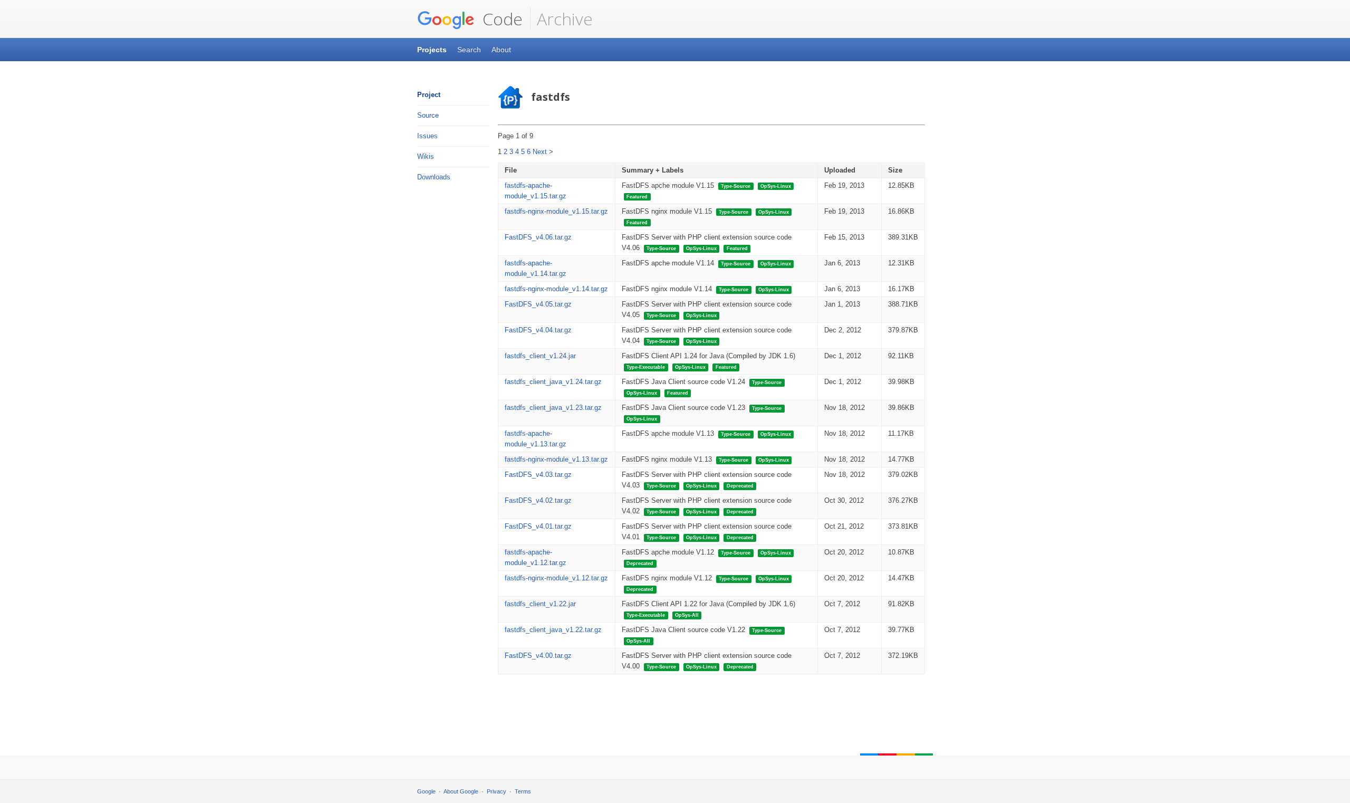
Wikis (425, 156)
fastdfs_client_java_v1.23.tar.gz (553, 408)
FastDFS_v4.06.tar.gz (538, 237)
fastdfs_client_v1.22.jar (540, 604)
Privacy (496, 791)
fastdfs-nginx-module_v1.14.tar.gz (556, 289)
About (501, 49)
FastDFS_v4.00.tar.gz (538, 655)
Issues (427, 136)
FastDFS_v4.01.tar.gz (538, 526)
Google (426, 791)
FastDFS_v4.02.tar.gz (538, 500)
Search (469, 49)
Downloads (433, 177)
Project (428, 95)
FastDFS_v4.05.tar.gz (538, 304)
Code (500, 18)
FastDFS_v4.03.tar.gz (538, 475)
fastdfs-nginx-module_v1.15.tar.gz (556, 211)
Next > (543, 152)
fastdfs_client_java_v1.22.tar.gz (553, 630)
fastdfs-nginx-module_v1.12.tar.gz (556, 578)
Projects (432, 49)
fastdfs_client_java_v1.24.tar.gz (553, 382)
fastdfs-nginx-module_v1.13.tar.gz (556, 459)
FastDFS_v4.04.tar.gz (538, 330)
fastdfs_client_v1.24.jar (540, 356)
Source (428, 115)
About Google (460, 791)
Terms (523, 791)
